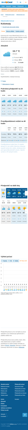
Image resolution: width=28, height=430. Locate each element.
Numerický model (19, 386)
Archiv (2, 399)
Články (2, 403)
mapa (12, 84)
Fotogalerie (4, 405)
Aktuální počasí (5, 384)
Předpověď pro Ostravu (20, 393)
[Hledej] (17, 2)
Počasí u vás (4, 390)
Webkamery (4, 393)
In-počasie (3, 416)
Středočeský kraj (20, 14)
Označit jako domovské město (10, 27)
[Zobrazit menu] (25, 2)
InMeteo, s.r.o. (13, 424)
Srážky (16, 260)
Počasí (3, 31)
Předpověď (21, 6)
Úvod (3, 6)
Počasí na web (4, 410)
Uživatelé (3, 401)
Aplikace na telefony (6, 407)
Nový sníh (24, 260)
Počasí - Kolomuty (10, 345)
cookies (8, 426)
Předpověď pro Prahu (20, 388)
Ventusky (3, 414)
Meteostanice (6, 84)
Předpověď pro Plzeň (20, 395)
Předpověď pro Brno (20, 390)
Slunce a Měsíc (10, 31)
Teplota (5, 260)
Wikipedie (21, 347)
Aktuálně (8, 6)
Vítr (11, 260)
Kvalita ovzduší (20, 31)
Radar (14, 6)
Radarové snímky (5, 386)
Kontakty (17, 399)
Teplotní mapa (4, 395)
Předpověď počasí (9, 14)
